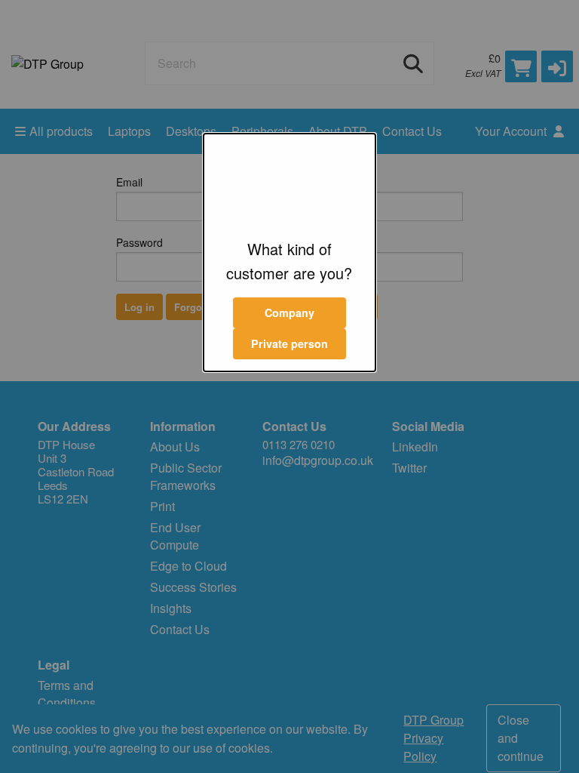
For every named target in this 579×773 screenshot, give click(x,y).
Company (289, 312)
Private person (289, 343)
